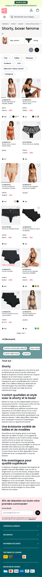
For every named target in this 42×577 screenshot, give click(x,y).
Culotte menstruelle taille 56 (15, 348)
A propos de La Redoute (11, 526)
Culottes (26, 354)
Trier (6, 58)
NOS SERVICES (8, 535)
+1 (18, 116)
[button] (37, 10)
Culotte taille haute (11, 354)
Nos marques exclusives (11, 543)
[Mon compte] (31, 10)
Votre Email (6, 508)
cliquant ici (32, 519)
